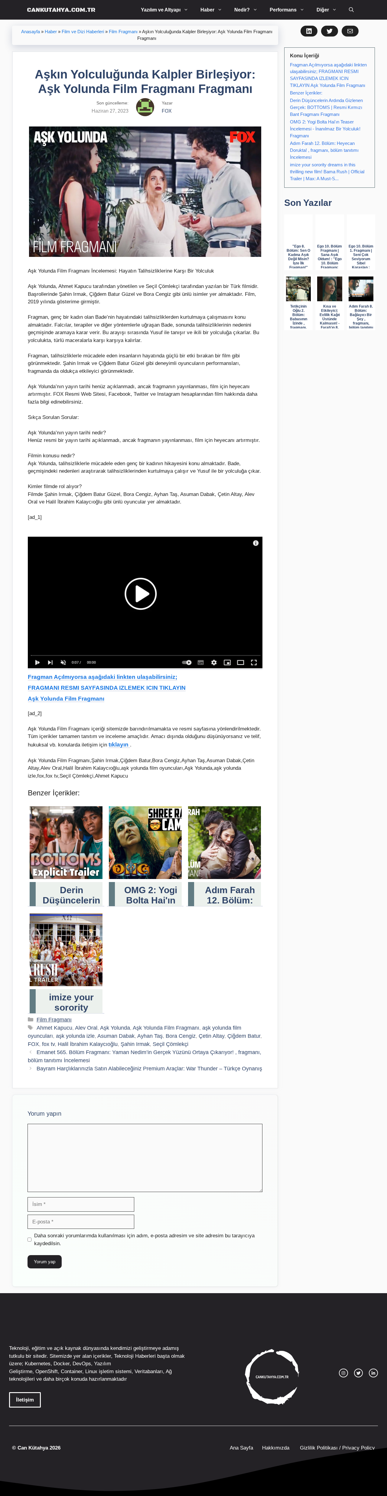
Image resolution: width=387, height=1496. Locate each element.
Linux (91, 1371)
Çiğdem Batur (243, 1036)
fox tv (48, 1044)
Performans (283, 9)
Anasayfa (30, 31)
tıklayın (119, 744)
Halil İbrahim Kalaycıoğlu (88, 1044)
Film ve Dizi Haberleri (83, 31)
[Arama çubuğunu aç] (351, 10)
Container (71, 1371)
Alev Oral (86, 1028)
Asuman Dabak (116, 1036)
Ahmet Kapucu (54, 1028)
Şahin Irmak (135, 1044)
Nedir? (242, 9)
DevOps (82, 1364)
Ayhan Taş (150, 1036)
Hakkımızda (275, 1448)
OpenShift (46, 1371)
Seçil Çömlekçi (170, 1044)
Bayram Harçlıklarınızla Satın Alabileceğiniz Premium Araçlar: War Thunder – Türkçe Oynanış (149, 1069)
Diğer (323, 9)
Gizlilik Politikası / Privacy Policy (336, 1448)
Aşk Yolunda (115, 1028)
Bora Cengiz (181, 1036)
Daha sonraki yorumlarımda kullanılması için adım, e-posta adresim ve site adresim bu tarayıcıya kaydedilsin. (144, 1239)
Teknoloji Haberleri (135, 1356)
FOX (33, 1044)
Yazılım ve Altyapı (160, 9)
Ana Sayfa (241, 1448)
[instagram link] (343, 1373)
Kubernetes (37, 1364)
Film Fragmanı (123, 31)
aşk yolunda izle (75, 1036)
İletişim (25, 1400)
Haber (207, 9)
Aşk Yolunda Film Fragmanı (166, 1028)
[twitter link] (358, 1373)
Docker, (62, 1364)
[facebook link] (373, 1373)
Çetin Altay (211, 1036)
